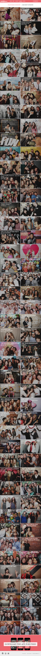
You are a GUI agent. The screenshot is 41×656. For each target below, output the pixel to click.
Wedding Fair (5, 329)
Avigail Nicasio (24, 514)
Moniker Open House (6, 203)
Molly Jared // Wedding (27, 203)
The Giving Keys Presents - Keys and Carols (10, 176)
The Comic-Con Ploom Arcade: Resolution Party (29, 526)
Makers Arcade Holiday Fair (8, 64)
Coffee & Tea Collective (27, 330)
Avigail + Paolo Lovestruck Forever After (29, 512)
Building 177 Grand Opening (8, 22)
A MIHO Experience (25, 387)
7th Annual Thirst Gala (7, 50)
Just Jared (3, 470)
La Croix (3, 9)
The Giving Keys (4, 177)
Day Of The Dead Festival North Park (9, 37)
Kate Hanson (24, 442)
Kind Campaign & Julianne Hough (29, 400)
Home (11, 1)
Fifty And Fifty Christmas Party (30, 595)
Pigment (23, 93)
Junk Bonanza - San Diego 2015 (9, 120)
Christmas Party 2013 (29, 427)
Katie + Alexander (5, 262)
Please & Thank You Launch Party (28, 385)
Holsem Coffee (25, 106)
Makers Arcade (4, 65)
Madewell (23, 344)
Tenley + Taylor (25, 8)
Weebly (23, 190)
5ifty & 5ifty (24, 597)
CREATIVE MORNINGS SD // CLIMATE (9, 147)
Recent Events (27, 5)
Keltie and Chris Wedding (10, 524)
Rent (13, 1)
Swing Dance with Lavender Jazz (28, 371)
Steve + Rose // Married (30, 273)
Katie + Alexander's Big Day (9, 260)
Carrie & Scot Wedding (9, 538)
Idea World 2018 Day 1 (6, 8)
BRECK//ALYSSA (6, 622)
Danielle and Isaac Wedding (28, 302)
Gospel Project (6, 357)
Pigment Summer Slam (27, 92)
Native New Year (5, 161)
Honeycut (23, 415)
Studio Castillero (25, 107)
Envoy (2, 219)
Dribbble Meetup (25, 189)
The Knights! (26, 497)
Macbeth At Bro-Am (8, 287)
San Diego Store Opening (10, 580)
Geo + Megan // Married (9, 399)
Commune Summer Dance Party (30, 260)
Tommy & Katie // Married (10, 371)
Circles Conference (6, 233)
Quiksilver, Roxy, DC (26, 176)
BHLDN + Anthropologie (6, 330)
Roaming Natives (5, 162)
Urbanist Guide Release (30, 608)
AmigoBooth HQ (5, 23)
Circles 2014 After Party (10, 232)
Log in (24, 1)
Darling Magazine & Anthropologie (9, 497)
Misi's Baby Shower (8, 385)
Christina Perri (4, 386)
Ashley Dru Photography (7, 302)
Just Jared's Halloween (10, 469)
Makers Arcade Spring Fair (28, 120)
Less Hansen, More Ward (30, 441)
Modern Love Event (26, 22)
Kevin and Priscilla (5, 274)
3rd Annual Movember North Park (30, 64)
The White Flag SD (7, 552)
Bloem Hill (3, 93)
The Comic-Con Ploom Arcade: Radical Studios (30, 539)
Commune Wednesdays (26, 262)
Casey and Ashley (25, 79)
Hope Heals (3, 358)
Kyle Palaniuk (24, 65)
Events (20, 1)
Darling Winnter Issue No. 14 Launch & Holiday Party (28, 51)
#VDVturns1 (25, 287)
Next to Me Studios (5, 246)
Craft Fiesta (26, 246)
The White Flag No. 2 (8, 483)
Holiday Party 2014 (5, 189)
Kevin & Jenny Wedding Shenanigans (27, 37)
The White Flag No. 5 (6, 92)
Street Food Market (8, 594)
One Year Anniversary (29, 343)
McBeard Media (4, 190)
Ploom (22, 528)
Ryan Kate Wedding (28, 483)
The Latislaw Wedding (27, 78)
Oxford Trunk (4, 428)
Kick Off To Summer (8, 315)
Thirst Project (4, 51)
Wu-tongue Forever (29, 329)
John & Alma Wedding (9, 246)
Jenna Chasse (24, 567)
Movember (4, 441)
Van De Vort (24, 288)
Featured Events (14, 5)
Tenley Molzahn (25, 9)
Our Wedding (5, 273)
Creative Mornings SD (6, 148)
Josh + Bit (24, 455)
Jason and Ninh (25, 316)
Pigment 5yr (5, 608)
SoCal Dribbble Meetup (9, 218)
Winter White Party (8, 427)
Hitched (24, 232)
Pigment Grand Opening (30, 552)
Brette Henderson (5, 511)
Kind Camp (25, 399)
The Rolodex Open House (10, 343)
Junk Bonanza (4, 121)
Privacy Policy (24, 653)
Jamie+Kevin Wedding (8, 301)
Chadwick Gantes (25, 148)
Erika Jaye (3, 567)
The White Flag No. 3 (8, 413)
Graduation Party (28, 566)
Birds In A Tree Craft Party (29, 581)
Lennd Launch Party (29, 218)
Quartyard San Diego (6, 107)
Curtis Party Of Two (8, 566)
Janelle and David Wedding (28, 469)
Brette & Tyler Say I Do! (9, 510)
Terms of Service (29, 653)
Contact (17, 1)
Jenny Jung (24, 38)
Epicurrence (4, 79)
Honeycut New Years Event (29, 413)
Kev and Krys (24, 233)
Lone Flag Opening (8, 455)
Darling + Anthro (7, 497)
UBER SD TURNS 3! (5, 106)
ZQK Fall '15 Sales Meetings (28, 175)
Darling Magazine (25, 52)
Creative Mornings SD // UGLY (29, 147)
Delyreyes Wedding (28, 315)
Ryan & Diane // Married (30, 357)
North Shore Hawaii (6, 78)
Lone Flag (3, 456)
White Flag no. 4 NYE (26, 161)
